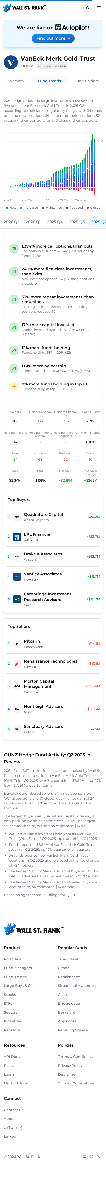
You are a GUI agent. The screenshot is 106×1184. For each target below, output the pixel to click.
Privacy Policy (70, 1065)
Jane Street (68, 959)
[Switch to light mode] (91, 1156)
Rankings (12, 1030)
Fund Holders (86, 81)
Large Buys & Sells (20, 986)
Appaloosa (67, 1021)
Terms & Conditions (75, 1056)
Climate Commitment (77, 1083)
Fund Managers (18, 968)
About (9, 1119)
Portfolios (12, 959)
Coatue (64, 994)
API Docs (12, 1056)
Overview (15, 81)
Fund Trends (49, 81)
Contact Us (13, 1110)
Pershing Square (73, 1030)
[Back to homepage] (24, 8)
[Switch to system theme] (84, 1156)
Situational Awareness (77, 986)
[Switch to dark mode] (98, 1156)
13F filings (51, 895)
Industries (13, 1021)
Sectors (10, 1012)
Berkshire (66, 1012)
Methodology (16, 1083)
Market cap (52, 66)
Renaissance (69, 977)
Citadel (64, 968)
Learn (9, 1074)
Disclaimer (67, 1074)
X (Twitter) (13, 1127)
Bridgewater (69, 1003)
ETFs (8, 1003)
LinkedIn (12, 1136)
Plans (9, 1065)
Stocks (10, 994)
